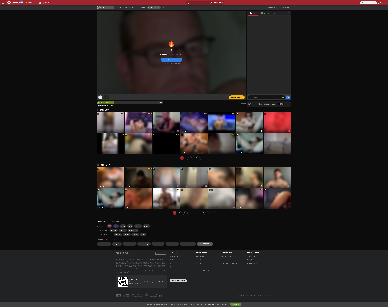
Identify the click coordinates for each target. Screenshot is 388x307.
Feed (143, 7)
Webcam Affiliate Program (229, 263)
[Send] (288, 97)
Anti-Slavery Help (201, 274)
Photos (135, 7)
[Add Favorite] (100, 97)
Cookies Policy (200, 267)
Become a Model (226, 256)
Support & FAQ (251, 256)
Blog (173, 260)
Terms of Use (199, 260)
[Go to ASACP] (126, 295)
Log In (382, 3)
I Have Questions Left (178, 280)
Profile (119, 7)
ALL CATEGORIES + (205, 244)
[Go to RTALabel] (119, 295)
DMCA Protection (252, 263)
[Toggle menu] (3, 2)
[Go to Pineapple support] (147, 295)
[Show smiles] (283, 97)
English (159, 253)
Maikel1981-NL (103, 221)
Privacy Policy (200, 256)
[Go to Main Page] (15, 2)
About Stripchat (176, 256)
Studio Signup (225, 260)
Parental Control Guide (202, 270)
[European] (116, 226)
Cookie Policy (214, 304)
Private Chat (282, 17)
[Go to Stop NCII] (156, 295)
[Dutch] (109, 226)
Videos (127, 7)
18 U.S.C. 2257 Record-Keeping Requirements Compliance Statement (251, 295)
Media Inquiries (176, 267)
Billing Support (251, 260)
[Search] (208, 2)
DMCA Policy (199, 263)
